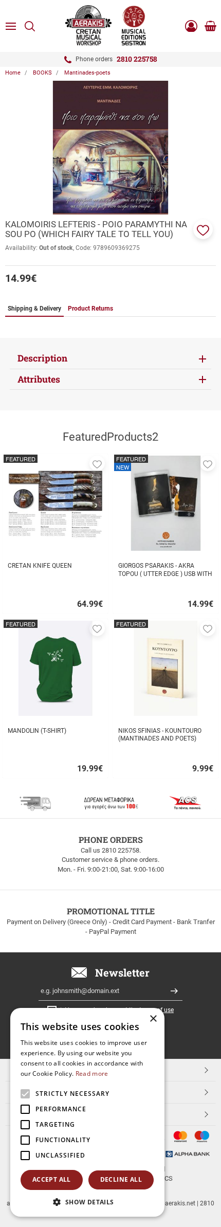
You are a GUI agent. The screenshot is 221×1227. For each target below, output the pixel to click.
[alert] (87, 1112)
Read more (92, 1073)
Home (13, 72)
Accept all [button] (51, 1179)
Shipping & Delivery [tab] (34, 308)
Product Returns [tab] (90, 308)
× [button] (153, 1019)
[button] (203, 229)
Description (42, 358)
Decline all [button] (121, 1179)
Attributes (38, 379)
